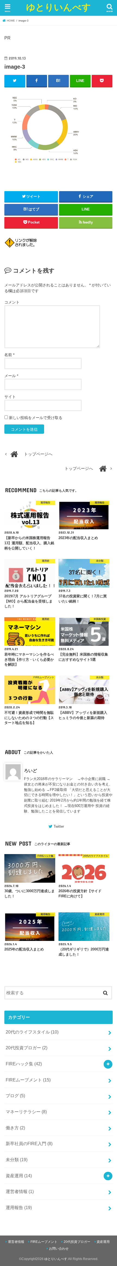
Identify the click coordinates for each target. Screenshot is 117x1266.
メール (11, 376)
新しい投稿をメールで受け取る (35, 417)
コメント (12, 302)
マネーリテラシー (26, 1111)
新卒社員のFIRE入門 (29, 1143)
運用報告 (19, 1207)
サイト (10, 397)
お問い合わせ (59, 1248)
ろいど (30, 770)
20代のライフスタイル (32, 1031)
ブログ (15, 1095)
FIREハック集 (24, 1063)
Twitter (59, 826)
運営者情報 (20, 1191)
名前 (9, 355)
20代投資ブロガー (26, 1047)
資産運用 (19, 1175)
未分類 (16, 1159)
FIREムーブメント (28, 1079)
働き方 (15, 1127)
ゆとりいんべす (58, 7)
